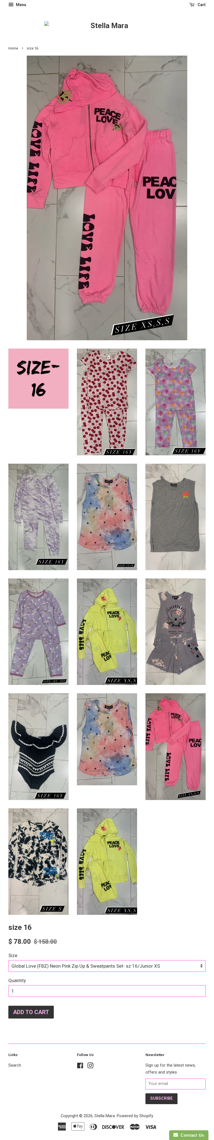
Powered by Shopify (135, 1116)
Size (12, 955)
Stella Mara (104, 1116)
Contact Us (191, 1135)
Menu (20, 5)
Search (14, 1065)
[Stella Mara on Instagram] (90, 1066)
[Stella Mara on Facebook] (80, 1066)
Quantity (17, 980)
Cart (201, 5)
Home (13, 48)
